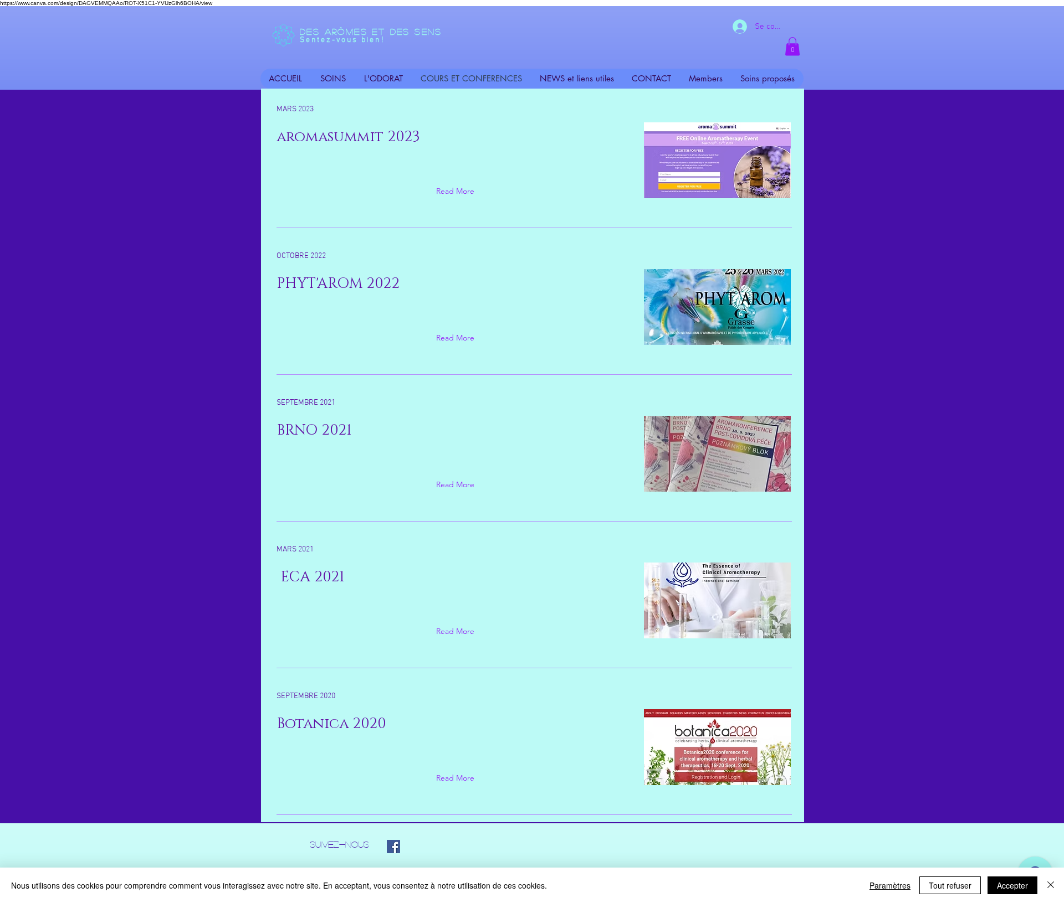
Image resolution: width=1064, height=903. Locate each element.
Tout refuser (950, 885)
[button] (792, 46)
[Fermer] (1050, 885)
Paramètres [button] (889, 885)
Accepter (1012, 885)
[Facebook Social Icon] (393, 846)
